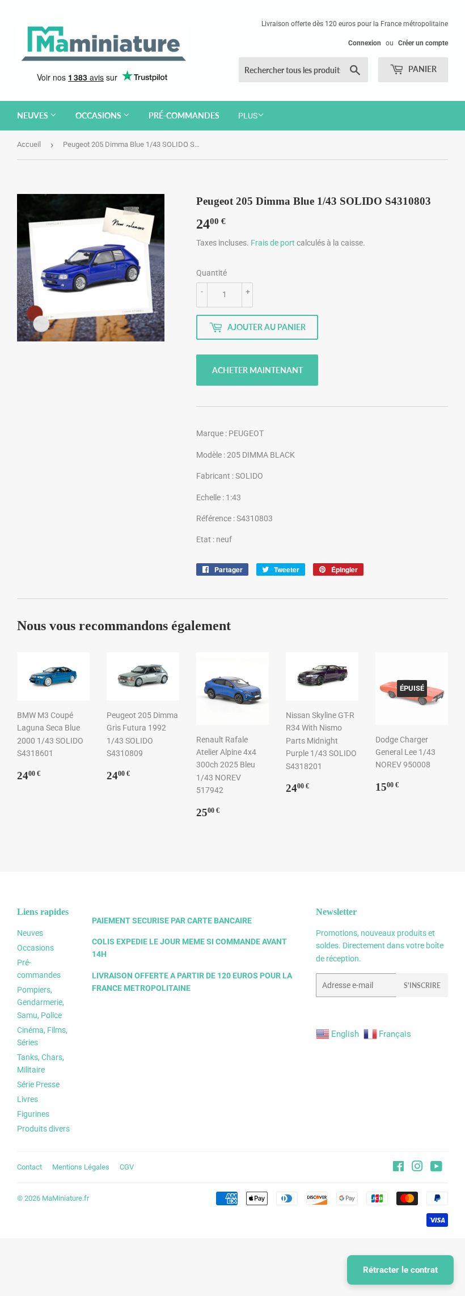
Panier (422, 69)
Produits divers (43, 1128)
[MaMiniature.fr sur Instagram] (417, 1167)
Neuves (33, 115)
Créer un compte (423, 43)
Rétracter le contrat (400, 1270)
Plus (247, 115)
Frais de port (273, 242)
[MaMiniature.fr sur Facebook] (398, 1167)
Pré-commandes (184, 115)
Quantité (211, 272)
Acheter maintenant (257, 370)
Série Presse (38, 1084)
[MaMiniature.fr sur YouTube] (436, 1167)
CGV (127, 1167)
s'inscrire (422, 985)
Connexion (364, 43)
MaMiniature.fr (65, 1198)
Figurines (33, 1113)
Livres (27, 1099)
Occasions (99, 115)
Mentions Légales (80, 1167)
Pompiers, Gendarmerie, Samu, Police (40, 1002)
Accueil (29, 144)
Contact (29, 1167)
